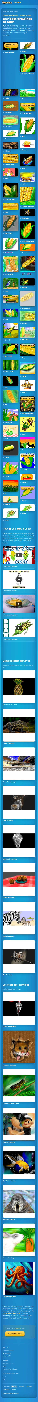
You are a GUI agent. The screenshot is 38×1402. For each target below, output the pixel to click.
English (14, 1386)
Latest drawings (8, 1350)
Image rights (7, 1356)
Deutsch (21, 1386)
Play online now (14, 1334)
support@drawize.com (11, 1393)
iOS (4, 1379)
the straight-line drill (11, 1313)
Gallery (11, 11)
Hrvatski (29, 1386)
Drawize (5, 11)
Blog (4, 1366)
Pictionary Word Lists (10, 1369)
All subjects (7, 1353)
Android (5, 1377)
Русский (6, 1389)
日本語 (14, 1389)
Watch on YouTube (10, 566)
